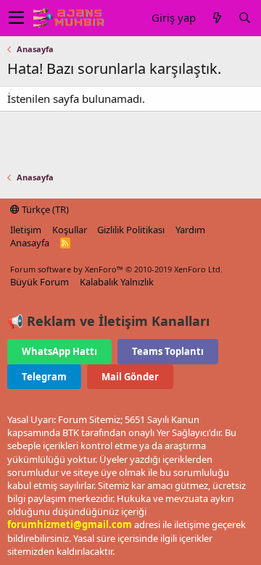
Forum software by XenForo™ (116, 269)
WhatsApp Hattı (59, 351)
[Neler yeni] (217, 17)
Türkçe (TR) (44, 209)
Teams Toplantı (168, 351)
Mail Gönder (130, 376)
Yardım (190, 229)
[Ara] (244, 17)
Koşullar (69, 229)
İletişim (25, 229)
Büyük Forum (39, 281)
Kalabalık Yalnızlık (117, 281)
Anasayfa (29, 242)
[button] (16, 18)
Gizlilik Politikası (131, 229)
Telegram (44, 376)
